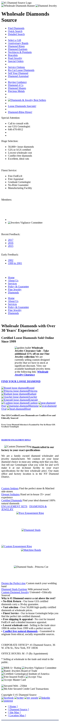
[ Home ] (13, 706)
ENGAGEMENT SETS (14, 506)
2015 (10, 245)
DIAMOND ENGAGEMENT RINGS (16, 440)
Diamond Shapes (17, 88)
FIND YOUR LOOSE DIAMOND (20, 381)
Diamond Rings (16, 46)
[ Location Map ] (17, 715)
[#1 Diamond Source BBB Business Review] (20, 219)
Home (11, 277)
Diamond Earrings (17, 49)
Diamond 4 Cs (15, 85)
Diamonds (13, 292)
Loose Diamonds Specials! (22, 106)
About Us (13, 280)
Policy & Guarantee (18, 286)
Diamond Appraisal (18, 76)
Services (12, 283)
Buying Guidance (17, 82)
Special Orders (16, 61)
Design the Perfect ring (13, 583)
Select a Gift (14, 40)
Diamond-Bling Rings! (20, 112)
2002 (10, 260)
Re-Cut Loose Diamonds (21, 70)
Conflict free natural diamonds (20, 631)
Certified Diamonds (11, 500)
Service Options (16, 67)
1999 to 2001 (15, 263)
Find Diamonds (16, 28)
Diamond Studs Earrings (14, 589)
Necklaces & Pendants (20, 52)
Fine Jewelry (15, 289)
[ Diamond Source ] (18, 709)
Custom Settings (9, 488)
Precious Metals (16, 91)
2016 (10, 242)
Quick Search (15, 31)
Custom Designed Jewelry (15, 592)
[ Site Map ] (14, 712)
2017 (10, 240)
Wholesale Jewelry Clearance (31, 373)
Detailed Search (16, 34)
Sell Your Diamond (18, 73)
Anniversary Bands (18, 43)
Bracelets (13, 55)
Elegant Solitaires (10, 494)
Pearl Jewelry (15, 58)
